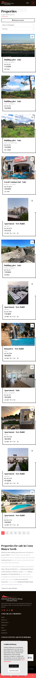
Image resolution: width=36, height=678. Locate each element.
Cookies (31, 669)
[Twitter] (4, 610)
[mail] (10, 675)
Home (3, 617)
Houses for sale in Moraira (9, 588)
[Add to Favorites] (32, 36)
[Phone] (18, 675)
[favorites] (3, 675)
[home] (7, 3)
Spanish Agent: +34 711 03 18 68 (11, 640)
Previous (3, 45)
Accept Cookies (14, 666)
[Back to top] (32, 675)
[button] (18, 25)
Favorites (4, 633)
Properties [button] (4, 622)
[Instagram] (7, 610)
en (27, 3)
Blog (2, 627)
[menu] (33, 3)
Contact (4, 630)
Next (33, 45)
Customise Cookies (14, 670)
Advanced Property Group (25, 582)
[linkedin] (12, 610)
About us (4, 620)
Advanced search (18, 20)
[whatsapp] (25, 675)
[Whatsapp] (9, 610)
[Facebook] (2, 610)
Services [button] (4, 625)
